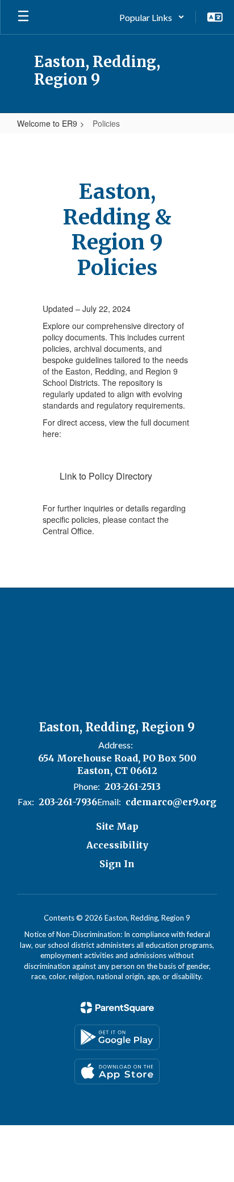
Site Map (117, 826)
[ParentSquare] (117, 1007)
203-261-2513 (133, 786)
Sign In (117, 863)
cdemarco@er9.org (171, 802)
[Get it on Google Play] (117, 1037)
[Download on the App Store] (117, 1071)
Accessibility (117, 845)
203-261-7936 (68, 802)
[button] (152, 17)
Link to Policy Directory (106, 475)
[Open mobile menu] (23, 17)
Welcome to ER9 (47, 123)
